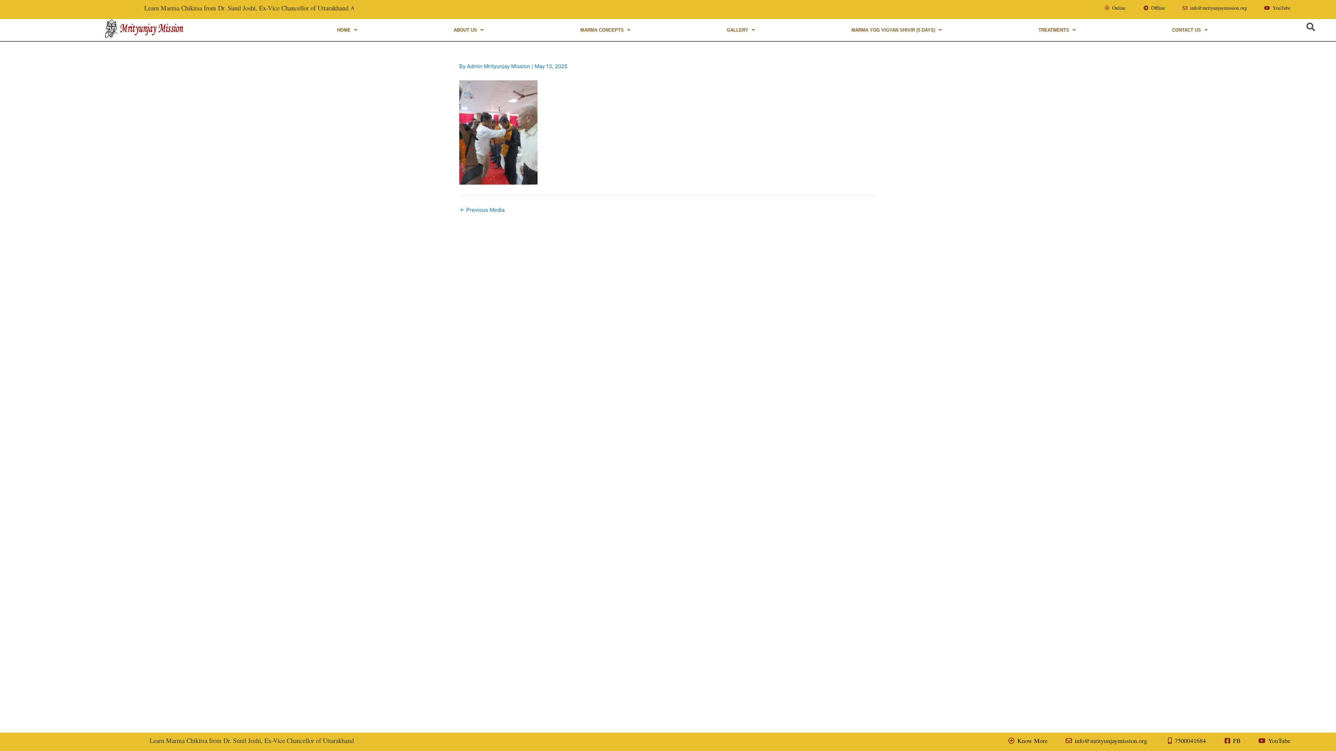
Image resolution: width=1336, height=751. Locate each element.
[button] (347, 30)
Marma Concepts (602, 30)
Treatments (1054, 30)
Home (344, 30)
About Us (465, 30)
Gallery (737, 30)
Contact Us (1186, 30)
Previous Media (482, 209)
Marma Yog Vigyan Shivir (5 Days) (893, 30)
